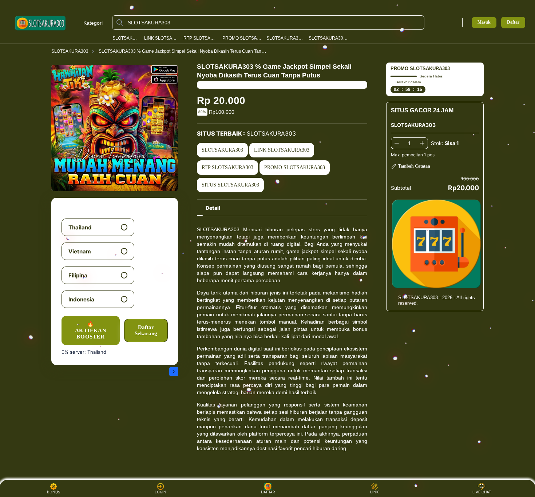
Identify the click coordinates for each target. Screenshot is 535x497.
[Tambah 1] (422, 143)
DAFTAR (267, 492)
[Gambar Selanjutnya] (173, 371)
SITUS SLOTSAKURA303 (230, 185)
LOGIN (160, 492)
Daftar (513, 22)
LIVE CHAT (481, 492)
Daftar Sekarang (146, 330)
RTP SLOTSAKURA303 (200, 38)
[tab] (213, 208)
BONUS (53, 492)
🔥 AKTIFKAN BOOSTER (91, 330)
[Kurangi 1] (396, 143)
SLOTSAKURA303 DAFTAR (329, 38)
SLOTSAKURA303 (125, 38)
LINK (374, 492)
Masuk (484, 22)
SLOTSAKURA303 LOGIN (285, 38)
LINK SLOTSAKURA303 (161, 38)
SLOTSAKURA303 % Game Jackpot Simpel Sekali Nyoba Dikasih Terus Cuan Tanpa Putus (189, 51)
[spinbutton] (409, 143)
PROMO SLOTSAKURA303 (242, 38)
